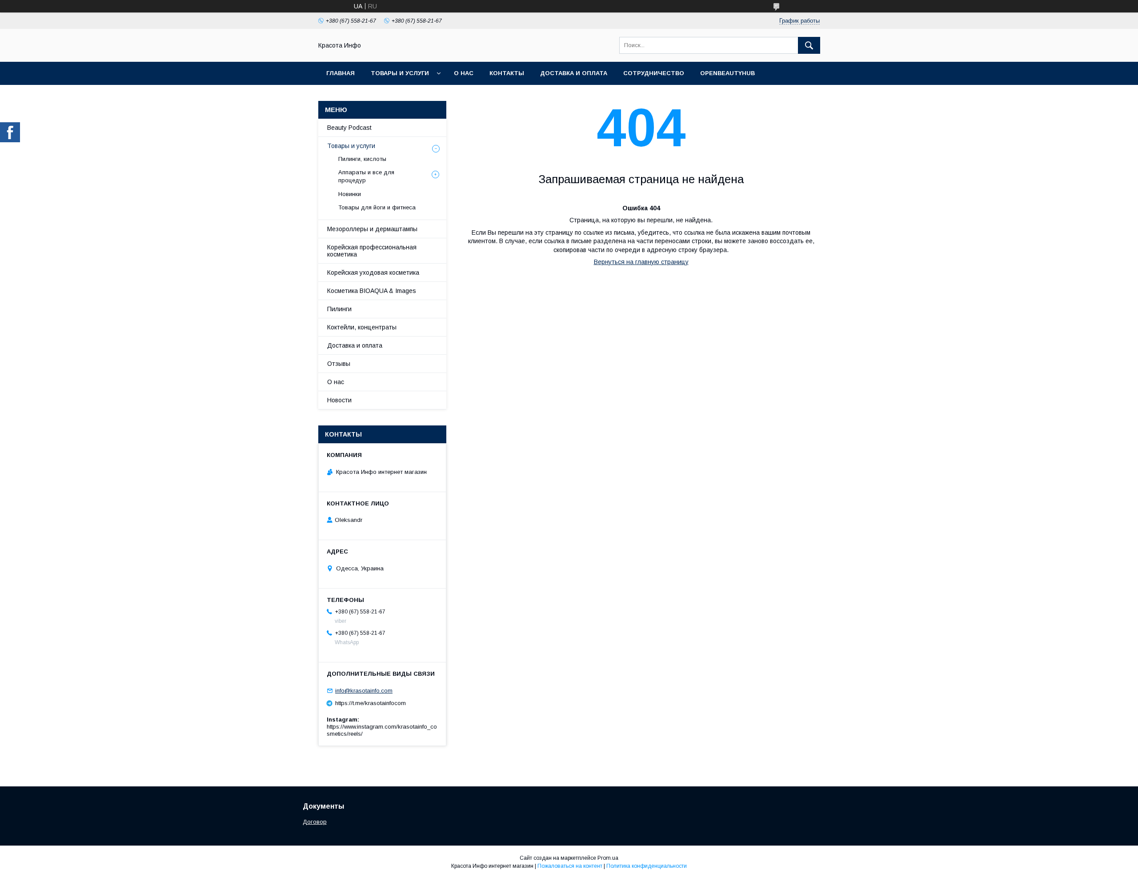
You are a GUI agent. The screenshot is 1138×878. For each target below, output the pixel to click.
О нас (463, 73)
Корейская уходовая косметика (373, 272)
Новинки (349, 194)
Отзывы (338, 363)
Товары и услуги (400, 73)
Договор (315, 821)
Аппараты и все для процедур (366, 176)
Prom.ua (607, 858)
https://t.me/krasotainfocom (370, 703)
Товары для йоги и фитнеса (377, 207)
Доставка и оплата (573, 73)
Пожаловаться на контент (569, 866)
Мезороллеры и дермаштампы (372, 229)
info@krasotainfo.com (364, 690)
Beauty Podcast (349, 127)
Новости (339, 400)
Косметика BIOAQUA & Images (371, 290)
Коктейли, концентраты (362, 327)
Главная (340, 73)
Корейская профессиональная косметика (372, 251)
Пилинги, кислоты (362, 159)
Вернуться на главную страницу (641, 261)
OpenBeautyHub (727, 73)
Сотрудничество (653, 73)
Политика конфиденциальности (646, 866)
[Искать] (809, 45)
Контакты (506, 73)
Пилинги (339, 309)
